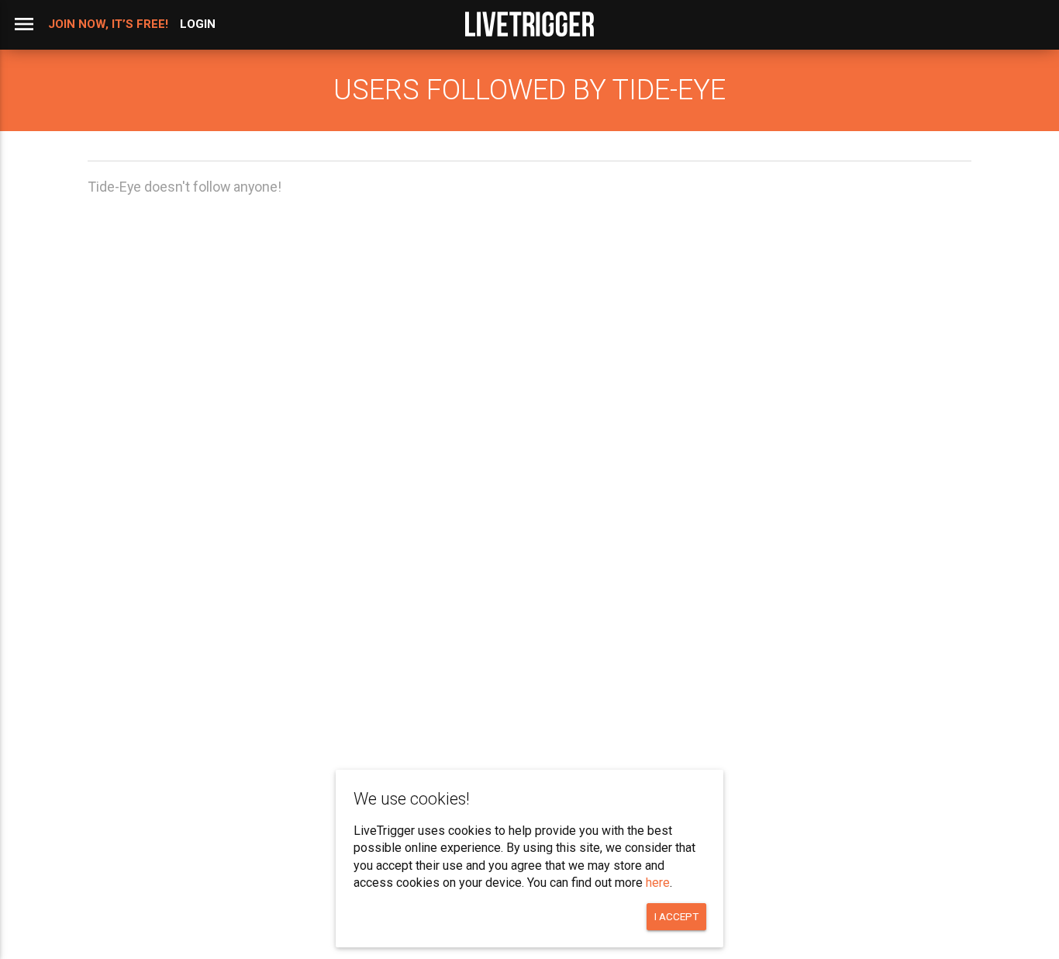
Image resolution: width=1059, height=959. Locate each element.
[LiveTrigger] (529, 24)
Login (198, 24)
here (658, 882)
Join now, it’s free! (108, 24)
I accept (676, 916)
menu (24, 24)
